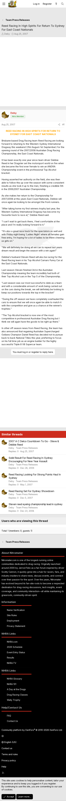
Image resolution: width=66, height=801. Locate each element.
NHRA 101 (11, 684)
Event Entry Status (16, 652)
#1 (63, 124)
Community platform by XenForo (32, 730)
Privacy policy (9, 760)
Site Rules (12, 615)
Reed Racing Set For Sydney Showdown (31, 491)
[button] (32, 736)
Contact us (7, 748)
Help (4, 766)
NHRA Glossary (14, 678)
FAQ (9, 715)
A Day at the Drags (16, 689)
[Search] (62, 4)
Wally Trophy (13, 700)
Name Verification (16, 610)
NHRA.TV (11, 663)
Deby (7, 33)
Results (10, 657)
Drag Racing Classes (17, 694)
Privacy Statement (16, 626)
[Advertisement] (33, 72)
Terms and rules (10, 754)
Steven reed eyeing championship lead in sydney (35, 504)
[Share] (59, 125)
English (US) (10, 742)
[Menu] (4, 4)
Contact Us (12, 721)
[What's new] (56, 4)
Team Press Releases (27, 448)
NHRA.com (12, 641)
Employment (13, 620)
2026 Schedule (14, 647)
